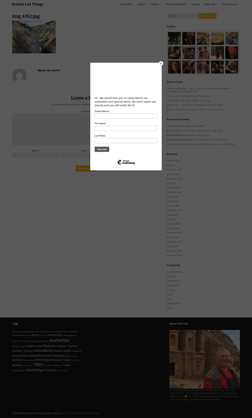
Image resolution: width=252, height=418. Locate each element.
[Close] (161, 63)
